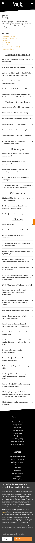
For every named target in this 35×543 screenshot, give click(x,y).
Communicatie (17, 468)
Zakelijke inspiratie (17, 473)
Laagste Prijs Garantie (17, 459)
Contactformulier (7, 49)
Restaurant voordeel (17, 441)
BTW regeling (17, 479)
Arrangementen (17, 425)
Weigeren (7, 539)
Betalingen (5, 41)
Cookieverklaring (27, 524)
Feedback (34, 222)
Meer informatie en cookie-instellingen (14, 534)
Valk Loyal (5, 45)
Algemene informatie (8, 36)
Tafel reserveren (17, 430)
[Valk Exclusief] (17, 4)
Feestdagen (17, 427)
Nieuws (17, 465)
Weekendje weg (18, 439)
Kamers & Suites (17, 422)
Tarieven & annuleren (8, 38)
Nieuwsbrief (17, 470)
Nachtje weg (17, 436)
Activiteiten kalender (17, 444)
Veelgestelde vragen (17, 462)
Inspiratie (18, 476)
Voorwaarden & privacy (17, 456)
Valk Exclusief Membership (10, 47)
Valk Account (6, 43)
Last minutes (17, 433)
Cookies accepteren (23, 539)
